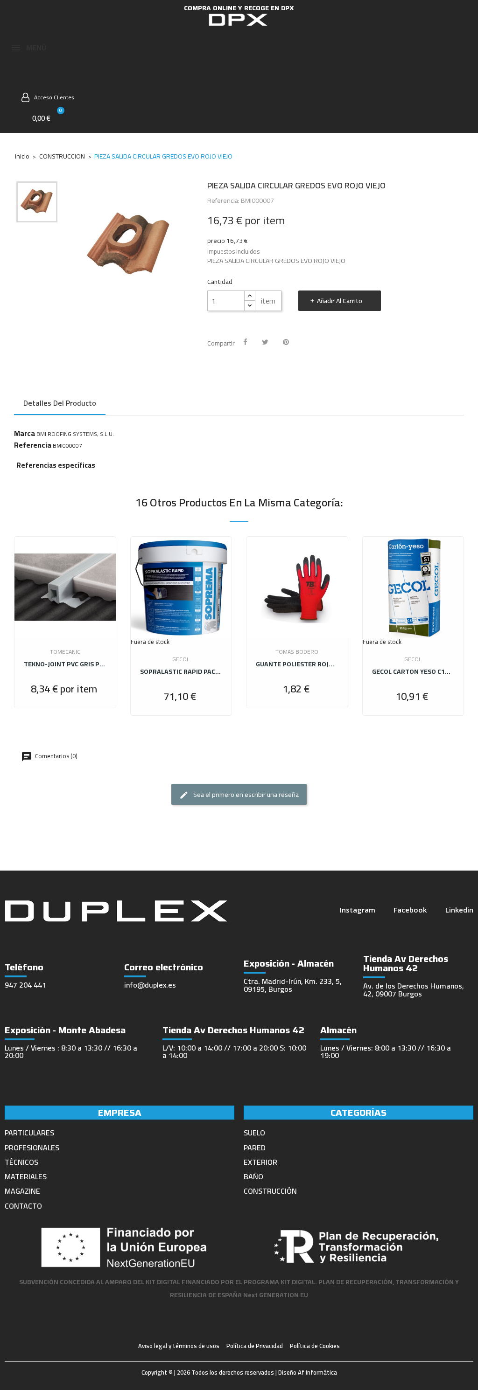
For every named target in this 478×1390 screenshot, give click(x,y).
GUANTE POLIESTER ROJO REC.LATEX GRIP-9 (297, 664)
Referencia (32, 445)
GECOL (181, 659)
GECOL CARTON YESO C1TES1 (413, 671)
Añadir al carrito (339, 301)
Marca (24, 433)
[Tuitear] (265, 342)
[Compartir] (245, 342)
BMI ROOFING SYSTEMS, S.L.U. (75, 434)
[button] (47, 77)
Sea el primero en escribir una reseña (245, 794)
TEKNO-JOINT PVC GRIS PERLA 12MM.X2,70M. (65, 664)
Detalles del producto (59, 403)
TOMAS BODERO (296, 651)
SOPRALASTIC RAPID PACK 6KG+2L (181, 671)
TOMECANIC (65, 651)
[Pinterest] (286, 342)
